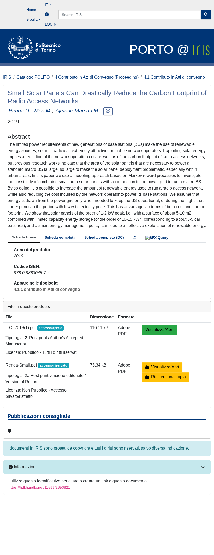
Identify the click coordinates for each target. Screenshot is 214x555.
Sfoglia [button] (32, 19)
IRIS (7, 77)
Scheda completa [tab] (60, 237)
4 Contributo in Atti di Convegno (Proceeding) (97, 77)
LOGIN (50, 24)
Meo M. (43, 110)
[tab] (134, 237)
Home (31, 10)
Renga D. (20, 110)
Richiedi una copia (167, 377)
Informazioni (25, 467)
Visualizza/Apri (159, 329)
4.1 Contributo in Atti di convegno (174, 77)
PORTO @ (161, 49)
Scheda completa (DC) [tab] (104, 237)
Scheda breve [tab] (24, 237)
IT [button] (46, 5)
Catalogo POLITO (33, 77)
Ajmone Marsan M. (78, 110)
